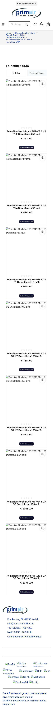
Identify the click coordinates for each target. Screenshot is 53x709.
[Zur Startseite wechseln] (26, 13)
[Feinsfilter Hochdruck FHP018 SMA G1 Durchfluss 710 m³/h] (26, 249)
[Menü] (3, 23)
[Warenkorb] (48, 24)
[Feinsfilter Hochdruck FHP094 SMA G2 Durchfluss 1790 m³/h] (26, 472)
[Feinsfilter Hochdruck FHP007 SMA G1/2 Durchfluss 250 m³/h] (26, 101)
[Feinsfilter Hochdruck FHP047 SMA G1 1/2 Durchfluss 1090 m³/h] (26, 324)
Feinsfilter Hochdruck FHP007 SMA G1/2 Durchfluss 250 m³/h (26, 132)
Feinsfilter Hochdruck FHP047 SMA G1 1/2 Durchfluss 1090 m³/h (26, 354)
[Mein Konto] (41, 24)
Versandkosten (16, 697)
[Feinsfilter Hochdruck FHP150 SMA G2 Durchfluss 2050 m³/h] (26, 546)
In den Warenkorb (26, 147)
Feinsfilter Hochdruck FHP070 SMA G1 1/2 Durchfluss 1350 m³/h (26, 429)
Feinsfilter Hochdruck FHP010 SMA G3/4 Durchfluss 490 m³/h (26, 206)
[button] (42, 84)
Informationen (12, 652)
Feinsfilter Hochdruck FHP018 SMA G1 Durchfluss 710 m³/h (26, 281)
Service (7, 644)
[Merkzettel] (35, 24)
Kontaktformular (33, 636)
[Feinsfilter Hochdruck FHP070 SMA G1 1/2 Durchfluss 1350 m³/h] (26, 398)
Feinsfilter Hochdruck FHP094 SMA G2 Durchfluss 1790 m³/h (26, 503)
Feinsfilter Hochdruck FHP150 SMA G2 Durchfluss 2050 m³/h (26, 577)
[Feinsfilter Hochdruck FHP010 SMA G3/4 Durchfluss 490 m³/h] (26, 175)
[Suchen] (26, 24)
